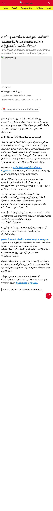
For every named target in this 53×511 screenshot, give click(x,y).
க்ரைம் (49, 8)
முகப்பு (5, 8)
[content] (12, 170)
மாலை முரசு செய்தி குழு (11, 91)
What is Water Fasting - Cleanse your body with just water (22, 289)
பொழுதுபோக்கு (26, 8)
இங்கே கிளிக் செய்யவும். (27, 282)
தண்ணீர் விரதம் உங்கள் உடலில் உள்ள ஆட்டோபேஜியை (25, 239)
